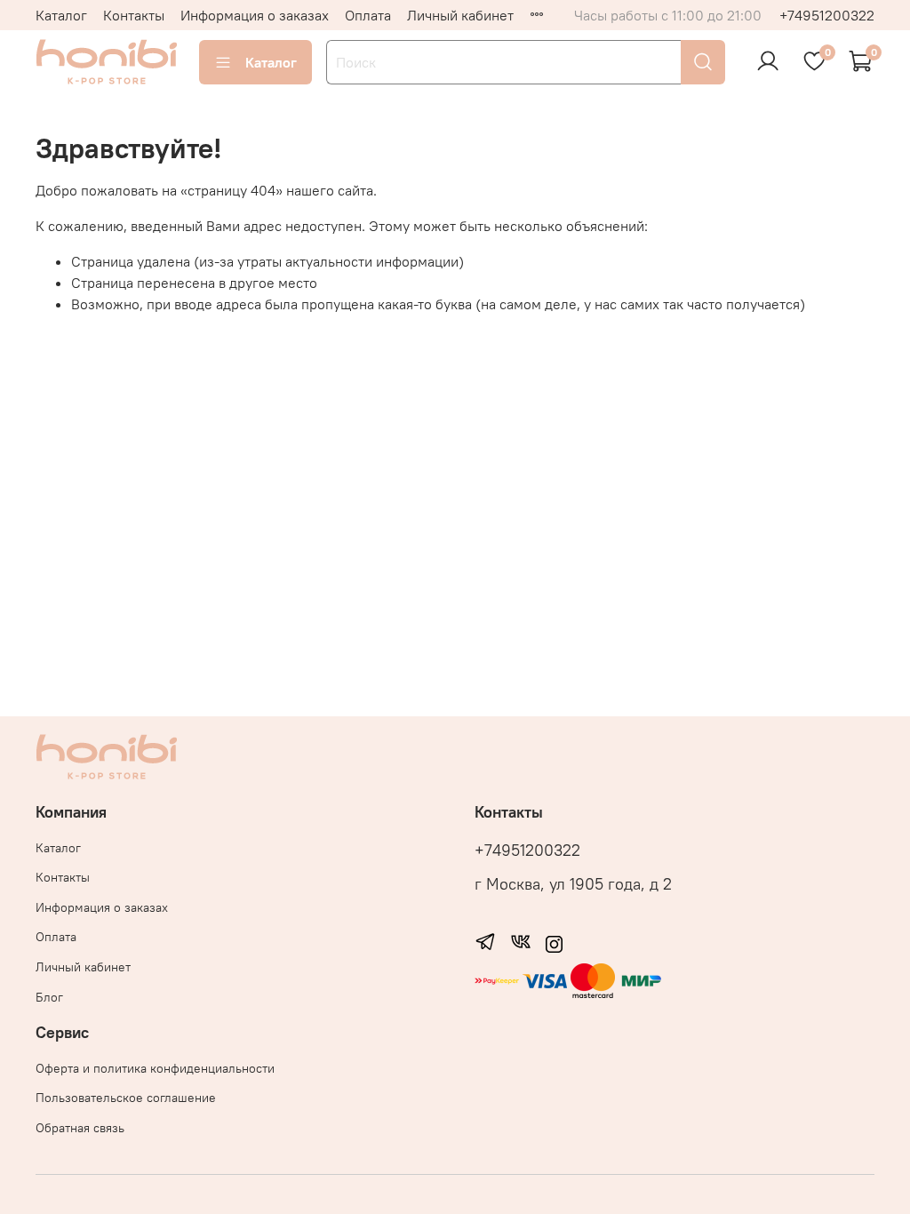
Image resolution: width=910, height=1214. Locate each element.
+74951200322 (826, 15)
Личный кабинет (460, 15)
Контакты (133, 15)
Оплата (368, 15)
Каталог (61, 15)
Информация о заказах (254, 15)
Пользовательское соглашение (126, 1098)
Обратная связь (80, 1128)
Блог (49, 997)
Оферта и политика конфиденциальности (155, 1068)
